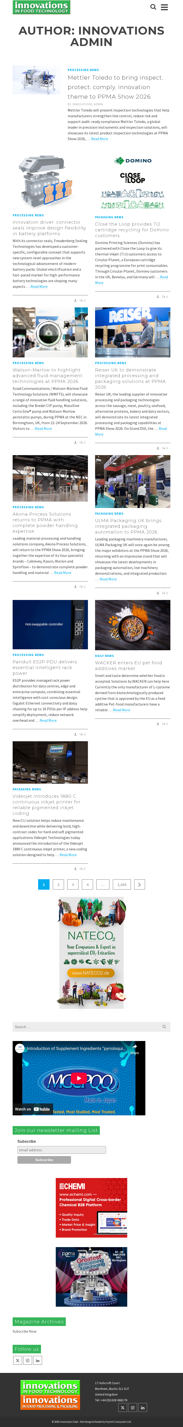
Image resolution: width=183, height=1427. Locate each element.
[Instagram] (27, 1360)
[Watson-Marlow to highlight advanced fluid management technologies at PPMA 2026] (50, 332)
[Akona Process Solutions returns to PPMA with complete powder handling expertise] (50, 478)
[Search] (153, 7)
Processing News (83, 70)
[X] (17, 1360)
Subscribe (26, 1141)
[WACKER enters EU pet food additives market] (132, 625)
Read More (99, 138)
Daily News (104, 656)
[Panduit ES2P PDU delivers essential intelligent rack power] (50, 624)
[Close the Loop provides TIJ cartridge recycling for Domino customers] (132, 183)
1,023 (121, 884)
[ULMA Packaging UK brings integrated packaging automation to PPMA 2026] (132, 481)
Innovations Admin (87, 104)
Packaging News (109, 217)
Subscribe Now (24, 1331)
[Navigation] (164, 7)
